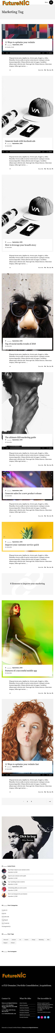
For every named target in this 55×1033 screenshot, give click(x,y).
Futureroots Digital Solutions (30, 1027)
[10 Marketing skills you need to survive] (4, 889)
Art (20, 939)
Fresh (12, 47)
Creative (9, 47)
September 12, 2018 (12, 878)
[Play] (3, 53)
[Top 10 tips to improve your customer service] (4, 871)
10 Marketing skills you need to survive (17, 888)
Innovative (9, 146)
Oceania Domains (24, 1017)
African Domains (24, 1005)
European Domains (24, 1012)
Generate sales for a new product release (23, 493)
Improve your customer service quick (22, 545)
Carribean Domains (24, 1010)
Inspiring (4, 920)
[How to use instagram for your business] (4, 895)
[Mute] (47, 53)
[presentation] (4, 213)
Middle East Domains (25, 1015)
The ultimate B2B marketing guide (20, 437)
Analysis (14, 939)
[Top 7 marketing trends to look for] (4, 883)
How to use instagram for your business (17, 894)
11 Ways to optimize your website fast (22, 764)
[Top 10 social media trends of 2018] (27, 312)
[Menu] (51, 2)
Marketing (41, 939)
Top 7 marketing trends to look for (16, 882)
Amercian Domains (24, 1008)
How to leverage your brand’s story (20, 245)
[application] (27, 53)
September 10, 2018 (12, 872)
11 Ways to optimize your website (20, 42)
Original (5, 942)
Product (13, 942)
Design (33, 939)
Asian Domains (23, 1003)
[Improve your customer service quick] (4, 877)
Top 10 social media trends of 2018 (20, 344)
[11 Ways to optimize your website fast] (27, 737)
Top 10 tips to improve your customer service (19, 869)
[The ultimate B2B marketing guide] (27, 410)
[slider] (50, 53)
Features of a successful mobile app (21, 670)
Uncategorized (5, 926)
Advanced (5, 939)
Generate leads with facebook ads (20, 141)
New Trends (5, 923)
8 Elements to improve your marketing (27, 583)
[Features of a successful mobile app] (27, 639)
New (48, 939)
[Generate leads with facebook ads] (27, 114)
